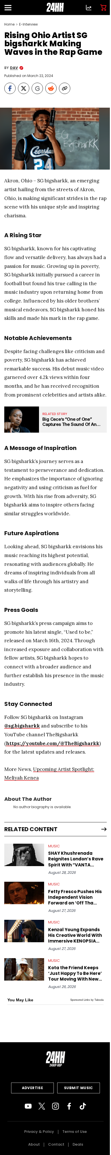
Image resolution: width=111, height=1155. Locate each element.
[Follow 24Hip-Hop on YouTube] (28, 1106)
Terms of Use (74, 1131)
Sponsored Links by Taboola (87, 999)
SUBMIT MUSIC (78, 1087)
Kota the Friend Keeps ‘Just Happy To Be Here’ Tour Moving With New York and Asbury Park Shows (75, 973)
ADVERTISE (32, 1087)
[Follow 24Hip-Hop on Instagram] (55, 1106)
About (34, 1144)
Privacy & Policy (39, 1131)
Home (9, 24)
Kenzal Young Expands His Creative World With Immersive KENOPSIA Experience (75, 935)
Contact (56, 1144)
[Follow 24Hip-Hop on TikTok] (83, 1106)
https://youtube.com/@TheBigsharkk (52, 743)
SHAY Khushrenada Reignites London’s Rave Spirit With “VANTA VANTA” (75, 859)
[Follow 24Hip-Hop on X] (42, 1106)
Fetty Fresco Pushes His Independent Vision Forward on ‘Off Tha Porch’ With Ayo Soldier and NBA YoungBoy (75, 897)
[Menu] (10, 7)
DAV (14, 68)
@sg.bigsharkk (22, 726)
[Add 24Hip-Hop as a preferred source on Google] (37, 88)
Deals (78, 1144)
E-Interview (28, 24)
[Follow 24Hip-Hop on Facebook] (69, 1106)
